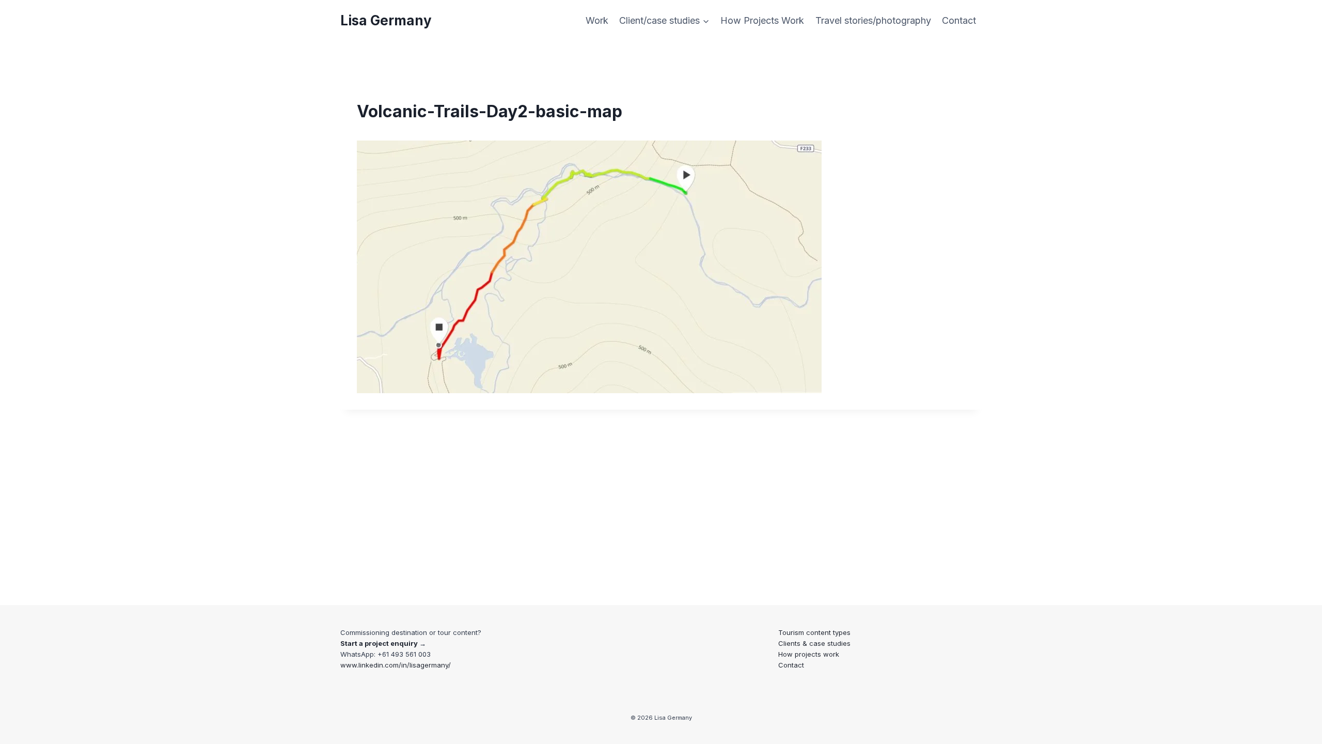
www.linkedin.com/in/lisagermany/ (395, 665)
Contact (959, 20)
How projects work (808, 654)
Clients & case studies (814, 643)
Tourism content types (814, 632)
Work (597, 20)
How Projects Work (762, 20)
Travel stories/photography (873, 20)
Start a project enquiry (379, 643)
